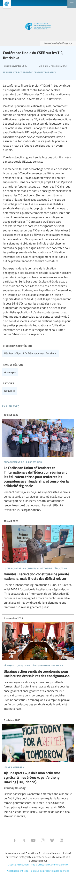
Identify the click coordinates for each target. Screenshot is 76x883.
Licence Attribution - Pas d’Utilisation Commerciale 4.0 (38, 864)
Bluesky (52, 840)
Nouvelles (9, 390)
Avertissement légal (18, 870)
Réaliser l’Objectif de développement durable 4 (30, 353)
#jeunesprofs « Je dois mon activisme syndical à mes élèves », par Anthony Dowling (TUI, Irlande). (38, 768)
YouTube (33, 840)
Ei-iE (5, 4)
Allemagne (10, 372)
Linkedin (61, 840)
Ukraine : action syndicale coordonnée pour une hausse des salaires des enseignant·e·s (38, 664)
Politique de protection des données (49, 870)
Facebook (14, 840)
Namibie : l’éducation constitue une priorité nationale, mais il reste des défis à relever (38, 564)
